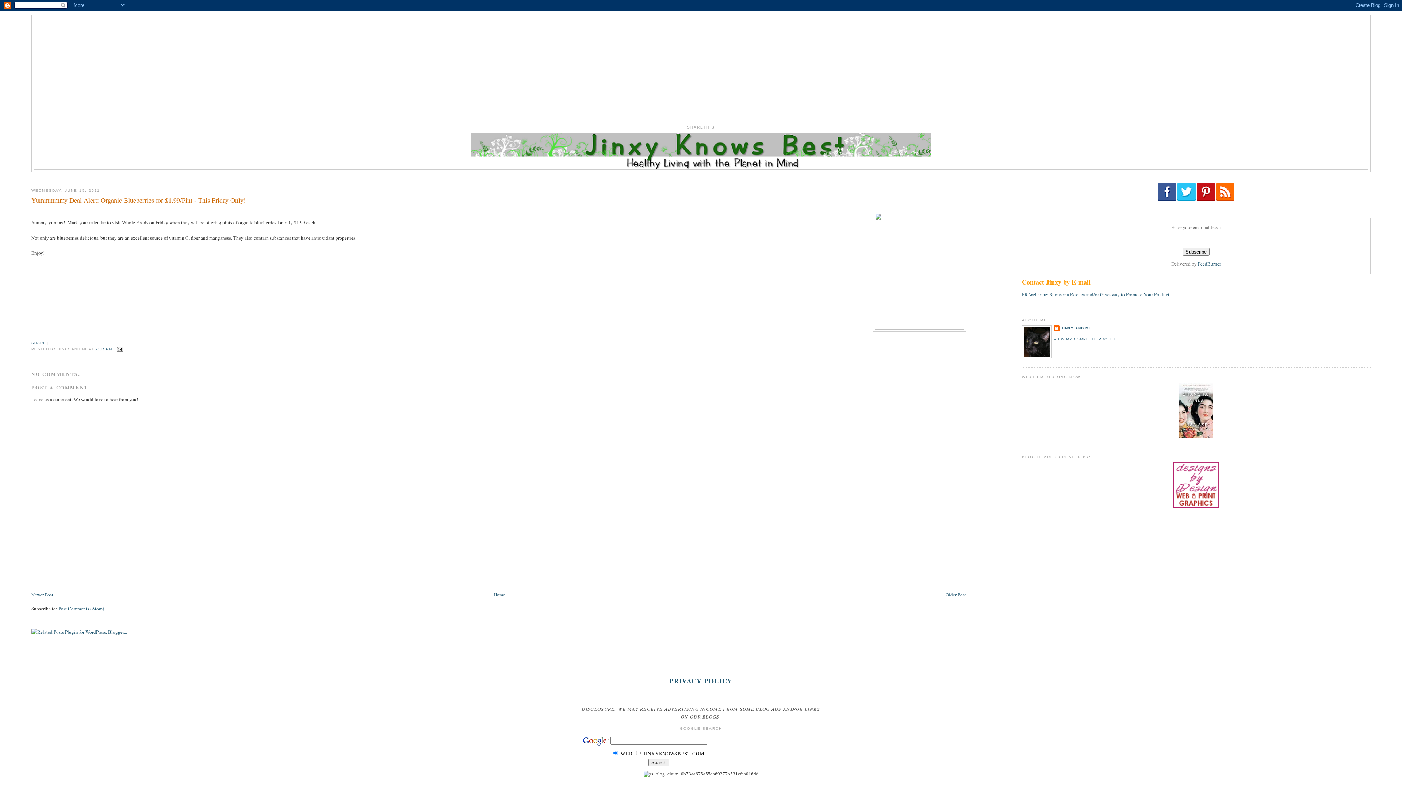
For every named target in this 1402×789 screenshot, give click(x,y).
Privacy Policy (700, 681)
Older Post (956, 594)
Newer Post (42, 594)
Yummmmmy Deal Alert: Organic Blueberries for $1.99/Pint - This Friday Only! (138, 200)
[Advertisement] (701, 68)
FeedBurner (1209, 263)
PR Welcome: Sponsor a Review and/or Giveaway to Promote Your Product (1095, 294)
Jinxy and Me (1076, 328)
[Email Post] (119, 349)
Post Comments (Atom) (81, 608)
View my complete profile (1085, 339)
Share (38, 343)
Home (499, 594)
